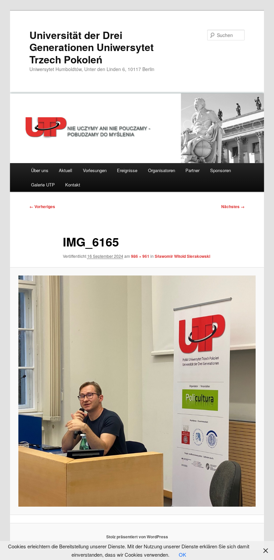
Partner (192, 170)
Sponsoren (220, 170)
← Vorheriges (42, 206)
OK (182, 554)
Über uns (39, 170)
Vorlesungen (95, 170)
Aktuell (65, 170)
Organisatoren (161, 170)
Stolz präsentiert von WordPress (137, 537)
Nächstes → (233, 206)
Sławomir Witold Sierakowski (182, 256)
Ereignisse (127, 170)
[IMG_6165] (137, 390)
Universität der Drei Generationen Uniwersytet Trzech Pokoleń (91, 47)
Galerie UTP (43, 184)
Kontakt (72, 184)
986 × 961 (140, 256)
